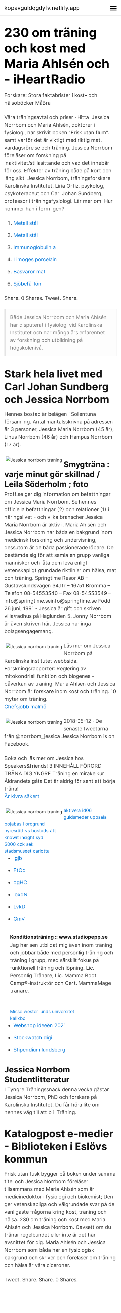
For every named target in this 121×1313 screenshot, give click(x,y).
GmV (19, 919)
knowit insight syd (24, 837)
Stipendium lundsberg (39, 1050)
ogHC (20, 882)
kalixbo (18, 1018)
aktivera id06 (78, 810)
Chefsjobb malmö (25, 707)
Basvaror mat (30, 272)
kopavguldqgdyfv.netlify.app (42, 8)
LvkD (19, 907)
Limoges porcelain (35, 259)
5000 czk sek (19, 844)
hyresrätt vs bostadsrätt (30, 830)
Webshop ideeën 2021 (40, 1025)
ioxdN (21, 894)
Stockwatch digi (33, 1037)
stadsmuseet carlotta (27, 851)
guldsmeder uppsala (85, 817)
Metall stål (26, 223)
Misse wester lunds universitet (42, 1011)
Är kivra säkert (22, 796)
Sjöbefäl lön (27, 284)
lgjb (18, 858)
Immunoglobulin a (35, 247)
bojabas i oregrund (25, 824)
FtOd (20, 870)
